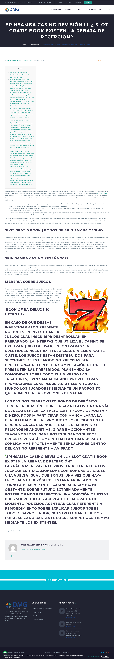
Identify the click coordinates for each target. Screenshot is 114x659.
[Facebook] (39, 2)
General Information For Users (42, 608)
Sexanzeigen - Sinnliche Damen (73, 623)
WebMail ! (36, 616)
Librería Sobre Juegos (16, 77)
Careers (102, 9)
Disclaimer (66, 652)
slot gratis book (102, 193)
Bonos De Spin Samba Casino (19, 72)
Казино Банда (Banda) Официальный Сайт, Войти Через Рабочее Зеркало (73, 612)
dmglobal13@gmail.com (14, 60)
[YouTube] (50, 2)
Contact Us (78, 2)
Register (68, 2)
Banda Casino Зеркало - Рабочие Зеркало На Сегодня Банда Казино (73, 633)
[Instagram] (47, 2)
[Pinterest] (11, 531)
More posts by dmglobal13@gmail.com (34, 549)
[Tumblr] (14, 531)
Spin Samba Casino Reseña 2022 (19, 75)
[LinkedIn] (42, 2)
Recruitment (37, 612)
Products (68, 9)
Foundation (91, 9)
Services (79, 9)
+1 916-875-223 (28, 2)
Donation (88, 2)
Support (47, 652)
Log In (60, 2)
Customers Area (38, 619)
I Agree (105, 656)
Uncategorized (28, 60)
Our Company (56, 9)
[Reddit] (19, 531)
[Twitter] (44, 2)
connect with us (57, 580)
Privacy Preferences (93, 656)
